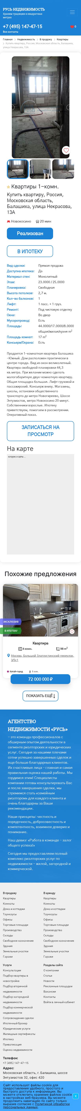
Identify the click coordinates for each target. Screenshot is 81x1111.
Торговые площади (15, 925)
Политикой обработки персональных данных (36, 1105)
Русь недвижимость (24, 9)
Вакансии (49, 991)
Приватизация (12, 1044)
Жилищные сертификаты (19, 1034)
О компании (51, 970)
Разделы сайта (53, 965)
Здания (8, 946)
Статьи (47, 975)
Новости (48, 981)
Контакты (49, 997)
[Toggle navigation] (72, 12)
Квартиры (9, 898)
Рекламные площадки (57, 986)
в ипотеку (30, 251)
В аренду (49, 893)
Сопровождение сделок (18, 1018)
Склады (8, 935)
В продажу (10, 893)
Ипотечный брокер (15, 1023)
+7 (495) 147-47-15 (22, 26)
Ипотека (8, 1039)
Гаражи (8, 956)
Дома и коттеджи (14, 909)
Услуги (7, 965)
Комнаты (9, 903)
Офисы (7, 919)
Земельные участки (15, 951)
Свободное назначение (18, 941)
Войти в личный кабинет (59, 1002)
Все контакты (10, 32)
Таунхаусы (10, 914)
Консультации (12, 970)
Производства (12, 930)
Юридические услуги (16, 1028)
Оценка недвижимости (17, 1050)
